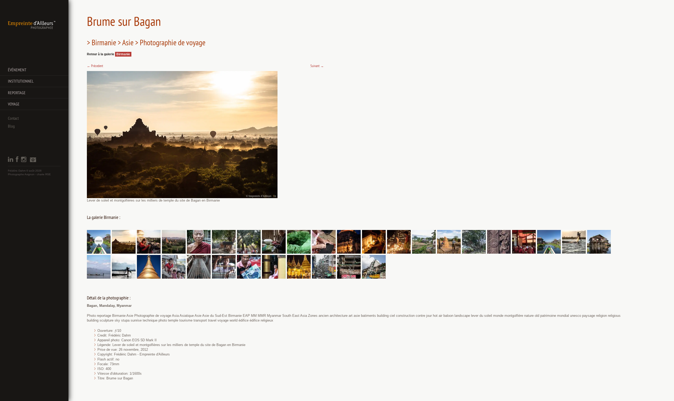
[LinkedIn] (10, 160)
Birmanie (123, 54)
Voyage (13, 104)
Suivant (317, 66)
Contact (13, 118)
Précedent (95, 66)
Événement (17, 69)
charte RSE (44, 174)
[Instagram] (23, 160)
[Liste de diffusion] (33, 161)
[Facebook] (17, 160)
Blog (11, 126)
